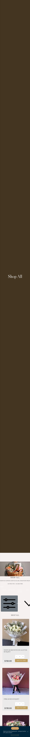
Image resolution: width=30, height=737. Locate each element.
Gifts (27, 590)
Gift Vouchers (12, 590)
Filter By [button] (17, 603)
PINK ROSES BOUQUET (11, 699)
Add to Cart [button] (21, 660)
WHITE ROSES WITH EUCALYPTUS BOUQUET (15, 651)
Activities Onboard (19, 590)
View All (4, 590)
